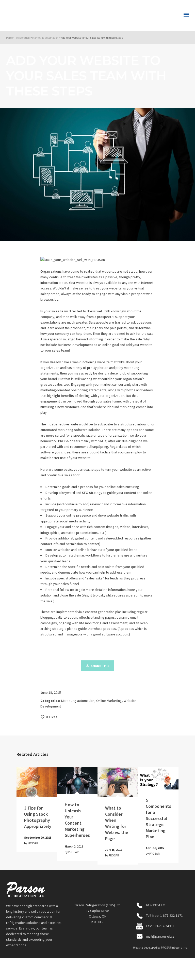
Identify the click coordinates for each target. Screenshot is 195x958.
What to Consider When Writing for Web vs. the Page (116, 823)
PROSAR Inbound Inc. (174, 947)
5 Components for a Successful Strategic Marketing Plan (158, 818)
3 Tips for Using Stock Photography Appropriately (37, 817)
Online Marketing (109, 700)
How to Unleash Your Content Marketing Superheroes (77, 820)
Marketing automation (77, 700)
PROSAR (33, 843)
